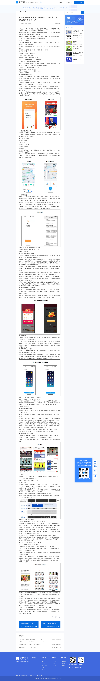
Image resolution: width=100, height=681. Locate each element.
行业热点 (25, 11)
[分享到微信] (53, 617)
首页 (54, 2)
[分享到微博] (56, 617)
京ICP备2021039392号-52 (63, 678)
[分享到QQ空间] (59, 617)
